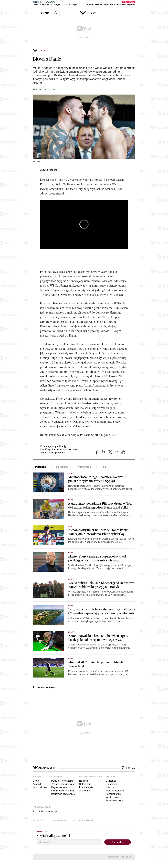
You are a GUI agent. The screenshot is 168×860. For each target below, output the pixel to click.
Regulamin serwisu (61, 787)
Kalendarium (59, 820)
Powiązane (39, 466)
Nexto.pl (110, 787)
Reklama (83, 780)
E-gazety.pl (111, 784)
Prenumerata (86, 787)
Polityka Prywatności (62, 780)
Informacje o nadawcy (62, 790)
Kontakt (37, 784)
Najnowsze (84, 466)
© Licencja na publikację (53, 446)
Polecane (62, 466)
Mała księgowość (115, 790)
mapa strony (39, 820)
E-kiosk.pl (111, 780)
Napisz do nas (40, 787)
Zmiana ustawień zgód (63, 784)
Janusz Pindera (48, 170)
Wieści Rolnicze (114, 797)
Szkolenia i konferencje (45, 811)
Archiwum (84, 790)
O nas (36, 780)
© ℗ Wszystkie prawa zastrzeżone (58, 449)
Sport (42, 50)
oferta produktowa (83, 820)
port (93, 13)
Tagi (103, 466)
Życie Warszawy (114, 800)
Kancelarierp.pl (113, 794)
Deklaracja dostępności (63, 794)
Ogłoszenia (85, 784)
